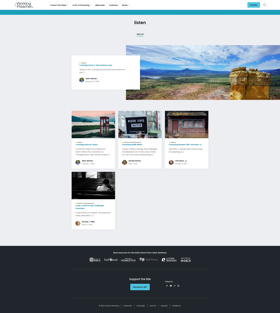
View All (140, 34)
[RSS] (178, 286)
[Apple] (174, 286)
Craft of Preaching (81, 5)
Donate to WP (140, 287)
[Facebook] (167, 286)
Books (125, 5)
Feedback (176, 305)
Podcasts (113, 5)
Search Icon (264, 5)
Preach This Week (59, 5)
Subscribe (127, 305)
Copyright (140, 305)
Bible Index (100, 5)
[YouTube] (171, 286)
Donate (253, 5)
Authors (153, 305)
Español (164, 305)
